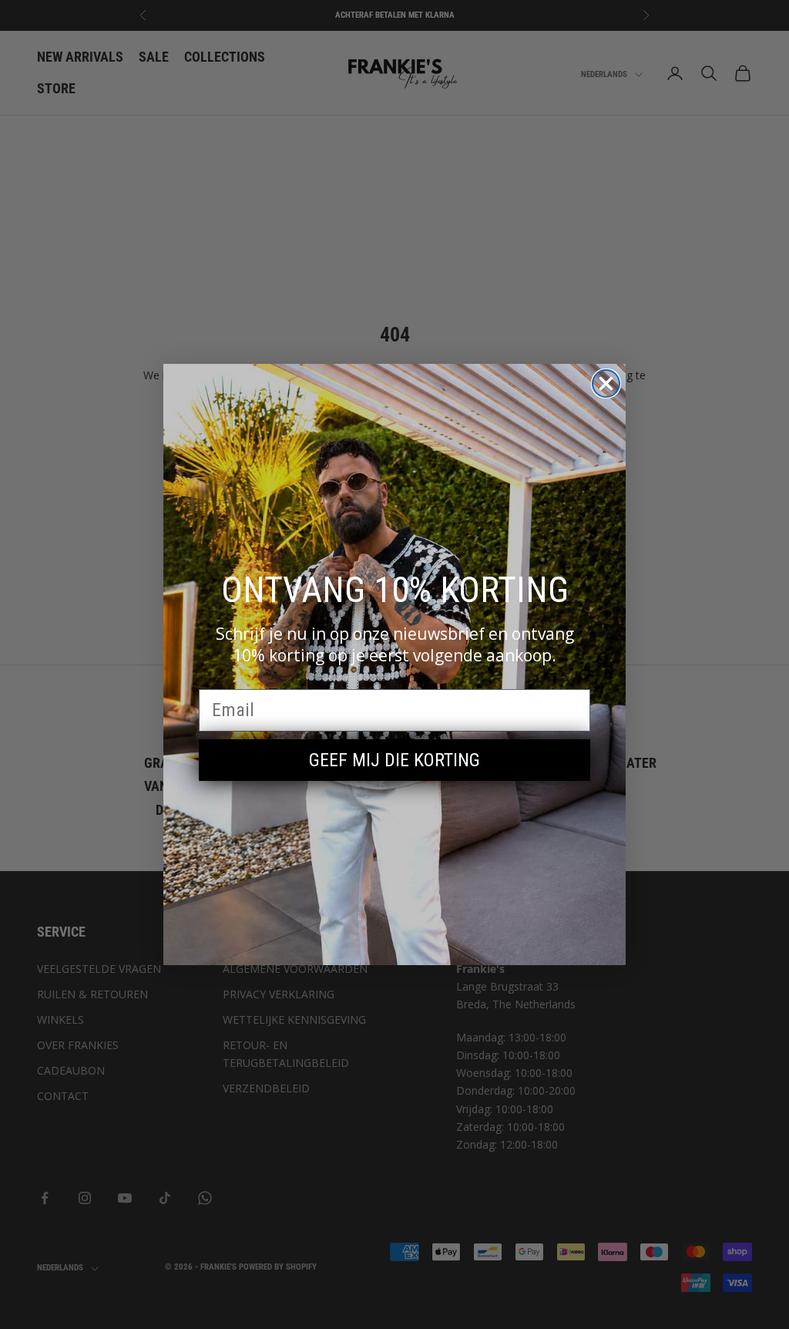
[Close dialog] (606, 383)
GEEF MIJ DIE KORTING (394, 760)
